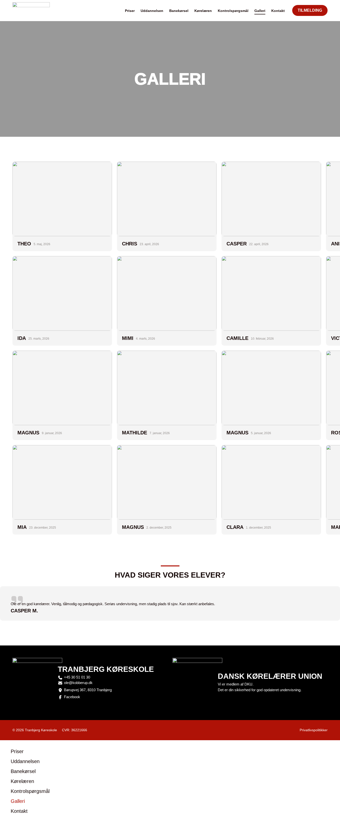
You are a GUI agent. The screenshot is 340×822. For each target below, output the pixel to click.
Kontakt (278, 11)
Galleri (259, 11)
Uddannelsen (152, 11)
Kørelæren (203, 11)
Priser (130, 11)
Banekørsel (178, 11)
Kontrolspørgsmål (233, 11)
